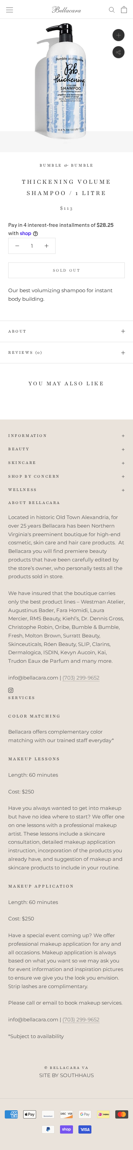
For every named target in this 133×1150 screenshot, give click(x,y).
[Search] (112, 10)
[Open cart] (124, 9)
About (17, 331)
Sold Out (66, 270)
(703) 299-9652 (81, 677)
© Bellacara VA (66, 1067)
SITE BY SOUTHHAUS (66, 1075)
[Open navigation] (9, 9)
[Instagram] (10, 690)
